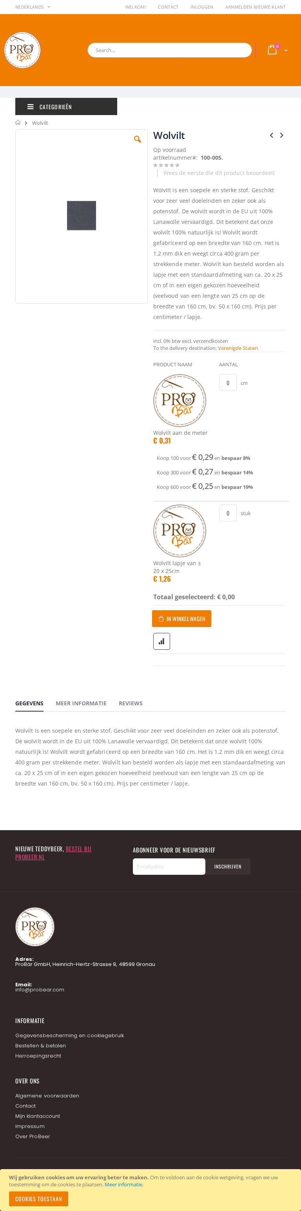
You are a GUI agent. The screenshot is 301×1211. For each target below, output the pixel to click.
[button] (137, 145)
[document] (151, 1190)
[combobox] (169, 50)
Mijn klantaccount (37, 1116)
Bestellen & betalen (40, 1045)
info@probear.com (39, 989)
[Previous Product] (271, 134)
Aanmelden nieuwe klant (255, 7)
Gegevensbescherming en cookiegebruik (69, 1035)
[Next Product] (281, 134)
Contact (168, 7)
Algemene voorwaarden (47, 1095)
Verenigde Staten (238, 347)
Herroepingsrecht (38, 1056)
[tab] (35, 704)
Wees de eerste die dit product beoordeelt (219, 173)
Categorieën (55, 107)
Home (18, 122)
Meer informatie (123, 1184)
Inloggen (202, 7)
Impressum (30, 1126)
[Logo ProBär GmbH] (37, 50)
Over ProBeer (32, 1136)
